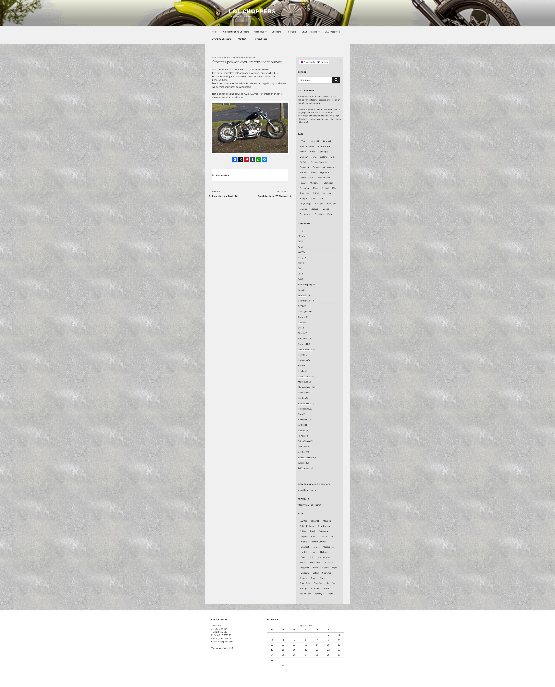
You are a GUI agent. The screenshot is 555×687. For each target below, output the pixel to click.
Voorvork (315, 209)
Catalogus (259, 31)
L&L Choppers (252, 11)
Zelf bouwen (305, 214)
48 (299, 252)
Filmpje (301, 333)
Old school (315, 183)
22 (299, 230)
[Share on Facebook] (234, 159)
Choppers (276, 31)
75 (299, 273)
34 (299, 241)
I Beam (303, 177)
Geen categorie (305, 349)
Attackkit (327, 141)
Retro (315, 188)
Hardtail (303, 172)
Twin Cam (331, 203)
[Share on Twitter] (240, 159)
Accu (300, 290)
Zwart (330, 214)
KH (311, 177)
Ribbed (325, 188)
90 (299, 279)
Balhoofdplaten (307, 146)
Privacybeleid (260, 39)
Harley (314, 172)
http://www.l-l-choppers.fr (309, 505)
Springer (303, 198)
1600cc (303, 141)
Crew (300, 322)
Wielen (326, 209)
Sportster (326, 193)
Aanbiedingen (304, 284)
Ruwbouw (304, 193)
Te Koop (302, 436)
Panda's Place (304, 403)
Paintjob (302, 398)
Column (301, 317)
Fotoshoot (304, 167)
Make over (303, 381)
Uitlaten (301, 452)
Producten (222, 175)
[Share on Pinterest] (246, 159)
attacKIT (315, 141)
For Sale (292, 31)
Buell (312, 151)
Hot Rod (301, 365)
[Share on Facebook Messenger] (264, 159)
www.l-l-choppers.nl (307, 490)
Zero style (319, 214)
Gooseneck (328, 167)
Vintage (303, 209)
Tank (322, 198)
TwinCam (318, 203)
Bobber (303, 151)
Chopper (304, 157)
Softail (316, 193)
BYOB (301, 306)
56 (299, 268)
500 (300, 263)
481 (300, 257)
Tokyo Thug (305, 203)
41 (299, 247)
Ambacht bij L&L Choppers (236, 31)
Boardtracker (324, 146)
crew (313, 157)
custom (323, 157)
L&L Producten (332, 31)
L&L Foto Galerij (309, 31)
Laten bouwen (323, 177)
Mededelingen (304, 387)
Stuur (313, 198)
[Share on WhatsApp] (258, 159)
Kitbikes (302, 371)
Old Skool (328, 183)
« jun (282, 665)
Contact (242, 39)
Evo (332, 157)
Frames (316, 167)
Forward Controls (318, 162)
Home (215, 31)
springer (302, 430)
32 (299, 236)
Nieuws (303, 183)
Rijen (334, 188)
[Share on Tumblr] (252, 159)
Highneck (324, 172)
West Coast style (306, 457)
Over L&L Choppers (221, 39)
